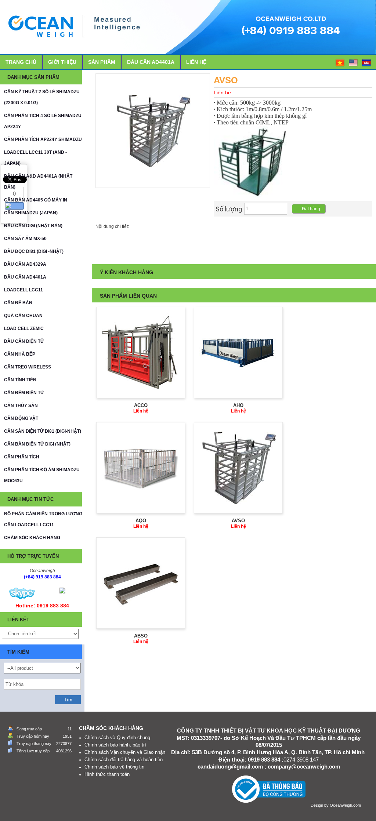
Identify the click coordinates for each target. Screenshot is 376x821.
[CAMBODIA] (367, 62)
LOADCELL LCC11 (23, 290)
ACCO (141, 405)
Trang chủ (21, 62)
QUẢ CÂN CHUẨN (23, 315)
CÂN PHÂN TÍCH (21, 456)
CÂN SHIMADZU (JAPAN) (31, 212)
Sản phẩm (101, 62)
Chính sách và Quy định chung (117, 737)
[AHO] (238, 352)
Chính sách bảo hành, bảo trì (115, 745)
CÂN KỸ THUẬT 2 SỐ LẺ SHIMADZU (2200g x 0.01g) (42, 97)
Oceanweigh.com (345, 805)
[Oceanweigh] (22, 593)
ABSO (141, 636)
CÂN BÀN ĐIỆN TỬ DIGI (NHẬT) (37, 444)
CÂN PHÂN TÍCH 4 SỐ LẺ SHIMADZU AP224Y (43, 121)
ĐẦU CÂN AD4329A (25, 264)
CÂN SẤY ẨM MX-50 (25, 238)
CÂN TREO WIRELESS (27, 367)
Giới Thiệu (62, 62)
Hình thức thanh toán (107, 774)
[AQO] (141, 467)
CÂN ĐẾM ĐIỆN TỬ (24, 392)
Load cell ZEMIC (24, 328)
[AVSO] (238, 467)
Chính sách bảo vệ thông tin (114, 767)
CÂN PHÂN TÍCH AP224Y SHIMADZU (43, 139)
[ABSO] (141, 582)
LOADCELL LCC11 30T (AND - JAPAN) (35, 158)
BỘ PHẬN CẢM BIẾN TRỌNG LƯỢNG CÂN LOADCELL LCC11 (43, 519)
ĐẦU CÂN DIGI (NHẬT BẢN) (33, 225)
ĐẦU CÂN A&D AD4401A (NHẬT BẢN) (38, 182)
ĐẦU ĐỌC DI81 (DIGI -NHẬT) (34, 251)
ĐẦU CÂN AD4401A (150, 62)
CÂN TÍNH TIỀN (20, 379)
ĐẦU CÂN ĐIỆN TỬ (24, 341)
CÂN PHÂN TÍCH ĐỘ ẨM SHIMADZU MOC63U (42, 475)
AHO (238, 405)
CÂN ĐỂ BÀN (18, 302)
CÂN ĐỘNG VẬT (21, 418)
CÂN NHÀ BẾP (19, 354)
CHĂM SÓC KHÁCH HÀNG (32, 537)
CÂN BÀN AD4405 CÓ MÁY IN (35, 200)
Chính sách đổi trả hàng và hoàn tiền (123, 759)
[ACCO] (141, 352)
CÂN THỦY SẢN (21, 405)
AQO (140, 520)
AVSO (238, 520)
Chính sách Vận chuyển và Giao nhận (124, 752)
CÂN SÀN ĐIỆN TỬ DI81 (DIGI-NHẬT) (42, 431)
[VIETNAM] (341, 62)
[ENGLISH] (354, 62)
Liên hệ (196, 62)
